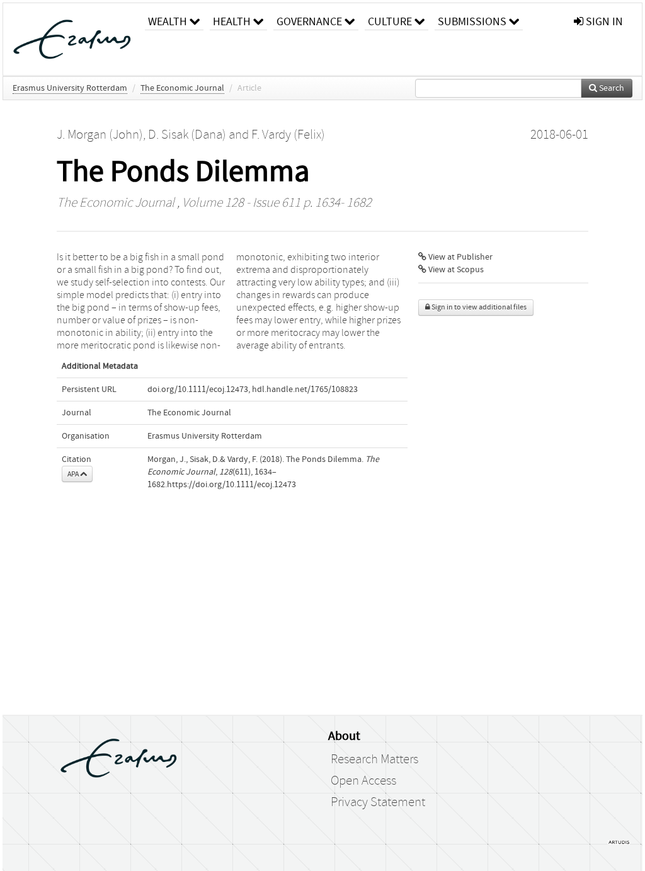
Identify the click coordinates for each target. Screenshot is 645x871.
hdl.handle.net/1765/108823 (305, 389)
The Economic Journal (182, 88)
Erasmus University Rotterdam (70, 88)
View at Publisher (459, 257)
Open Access (363, 780)
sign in (603, 21)
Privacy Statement (378, 802)
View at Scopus (455, 270)
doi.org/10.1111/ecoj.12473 (197, 389)
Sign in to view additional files (478, 307)
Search (610, 88)
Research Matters (374, 759)
